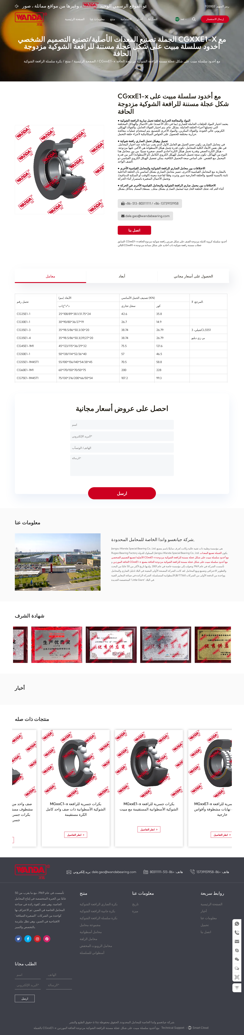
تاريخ (135, 904)
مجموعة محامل (90, 925)
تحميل (205, 925)
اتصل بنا (152, 19)
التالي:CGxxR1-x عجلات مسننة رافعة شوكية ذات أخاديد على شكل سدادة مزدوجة (159, 245)
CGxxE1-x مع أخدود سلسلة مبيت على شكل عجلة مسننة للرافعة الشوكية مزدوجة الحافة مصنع (179, 561)
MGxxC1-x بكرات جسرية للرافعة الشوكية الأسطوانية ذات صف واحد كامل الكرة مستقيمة (49, 809)
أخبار (140, 19)
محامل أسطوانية (91, 932)
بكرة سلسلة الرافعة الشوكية (43, 61)
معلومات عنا (97, 19)
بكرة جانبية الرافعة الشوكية (97, 911)
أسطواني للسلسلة (92, 953)
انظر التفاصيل (47, 834)
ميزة (135, 911)
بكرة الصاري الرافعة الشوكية (99, 904)
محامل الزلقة (88, 939)
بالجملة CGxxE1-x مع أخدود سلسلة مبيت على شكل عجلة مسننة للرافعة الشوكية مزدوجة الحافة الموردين (97, 1028)
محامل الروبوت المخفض (96, 946)
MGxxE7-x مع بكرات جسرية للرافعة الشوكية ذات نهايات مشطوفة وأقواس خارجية (195, 809)
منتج (112, 19)
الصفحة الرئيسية (74, 19)
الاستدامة (126, 19)
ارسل (24, 998)
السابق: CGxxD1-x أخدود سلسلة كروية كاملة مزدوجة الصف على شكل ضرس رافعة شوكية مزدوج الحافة (172, 241)
